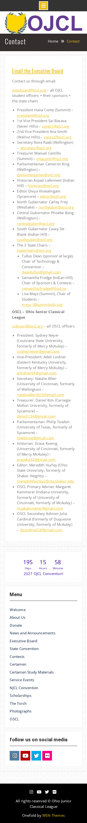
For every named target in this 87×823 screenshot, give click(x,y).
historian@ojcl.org (43, 185)
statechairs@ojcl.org (34, 250)
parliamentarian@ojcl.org (38, 174)
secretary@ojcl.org (36, 147)
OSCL (14, 719)
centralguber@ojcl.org (35, 223)
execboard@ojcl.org (29, 90)
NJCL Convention (24, 687)
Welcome (17, 609)
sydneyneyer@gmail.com (38, 351)
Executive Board (23, 640)
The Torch (18, 703)
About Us (17, 617)
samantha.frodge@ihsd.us (44, 288)
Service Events (22, 679)
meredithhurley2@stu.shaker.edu (45, 481)
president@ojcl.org (33, 115)
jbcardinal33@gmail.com (41, 529)
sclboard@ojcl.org (27, 326)
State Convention (24, 648)
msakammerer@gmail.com (40, 508)
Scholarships (20, 695)
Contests (17, 656)
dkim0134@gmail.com (36, 416)
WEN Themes (53, 815)
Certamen (18, 664)
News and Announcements (32, 633)
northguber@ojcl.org (56, 207)
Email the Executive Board (37, 70)
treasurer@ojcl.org (52, 158)
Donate (16, 625)
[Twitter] (36, 756)
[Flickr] (47, 756)
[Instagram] (14, 756)
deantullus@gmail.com (41, 272)
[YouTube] (25, 756)
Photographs (20, 711)
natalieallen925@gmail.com (40, 394)
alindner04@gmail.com (37, 373)
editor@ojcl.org (53, 196)
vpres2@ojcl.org (57, 137)
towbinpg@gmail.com (35, 437)
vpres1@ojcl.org (55, 126)
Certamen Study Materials (32, 672)
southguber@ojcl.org (34, 239)
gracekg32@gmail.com (36, 459)
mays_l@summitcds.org (42, 304)
